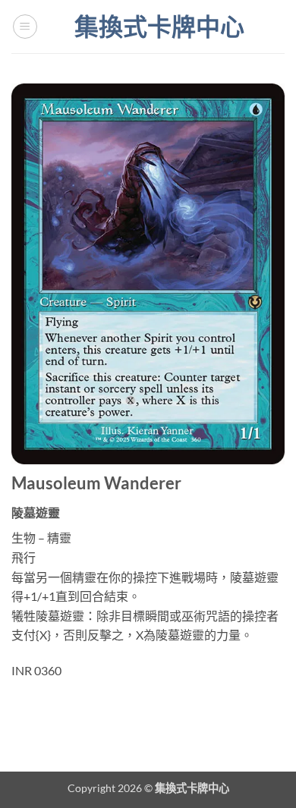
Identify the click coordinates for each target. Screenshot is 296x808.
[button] (25, 26)
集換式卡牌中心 (159, 26)
